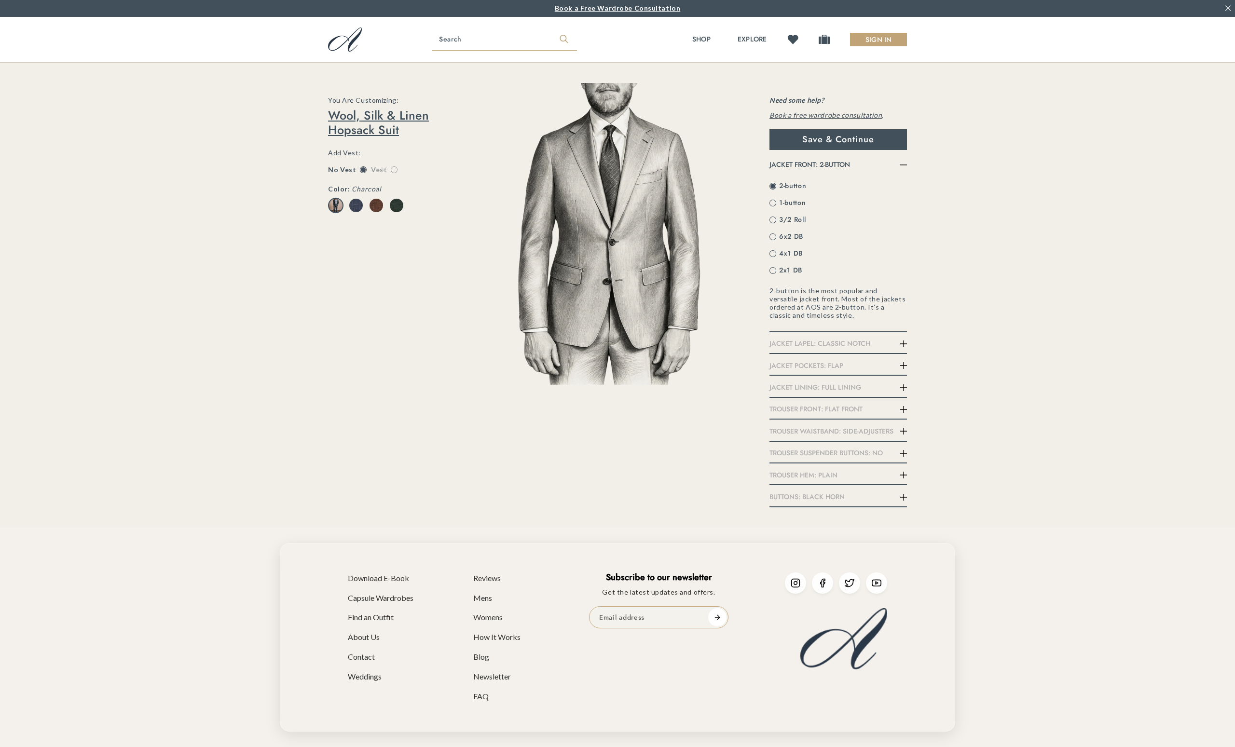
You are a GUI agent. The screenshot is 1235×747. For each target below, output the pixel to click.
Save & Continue (838, 139)
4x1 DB (791, 253)
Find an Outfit (371, 617)
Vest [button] (384, 169)
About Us (364, 636)
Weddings (365, 676)
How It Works (497, 636)
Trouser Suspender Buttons (826, 453)
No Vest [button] (347, 169)
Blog (481, 656)
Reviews (487, 578)
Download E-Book (378, 578)
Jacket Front (809, 164)
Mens (482, 597)
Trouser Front (816, 409)
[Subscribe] (717, 617)
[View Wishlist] (792, 39)
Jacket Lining (815, 387)
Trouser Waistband (831, 431)
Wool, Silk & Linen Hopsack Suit (378, 122)
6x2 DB (791, 236)
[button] (335, 205)
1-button (792, 202)
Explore (752, 39)
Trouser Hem (803, 475)
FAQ (481, 696)
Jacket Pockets (806, 365)
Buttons (807, 497)
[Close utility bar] (1228, 8)
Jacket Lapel (819, 343)
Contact (361, 656)
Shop (701, 39)
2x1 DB (790, 270)
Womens (488, 617)
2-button (793, 185)
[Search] (564, 39)
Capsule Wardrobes (380, 597)
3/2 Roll (792, 219)
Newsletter (492, 676)
